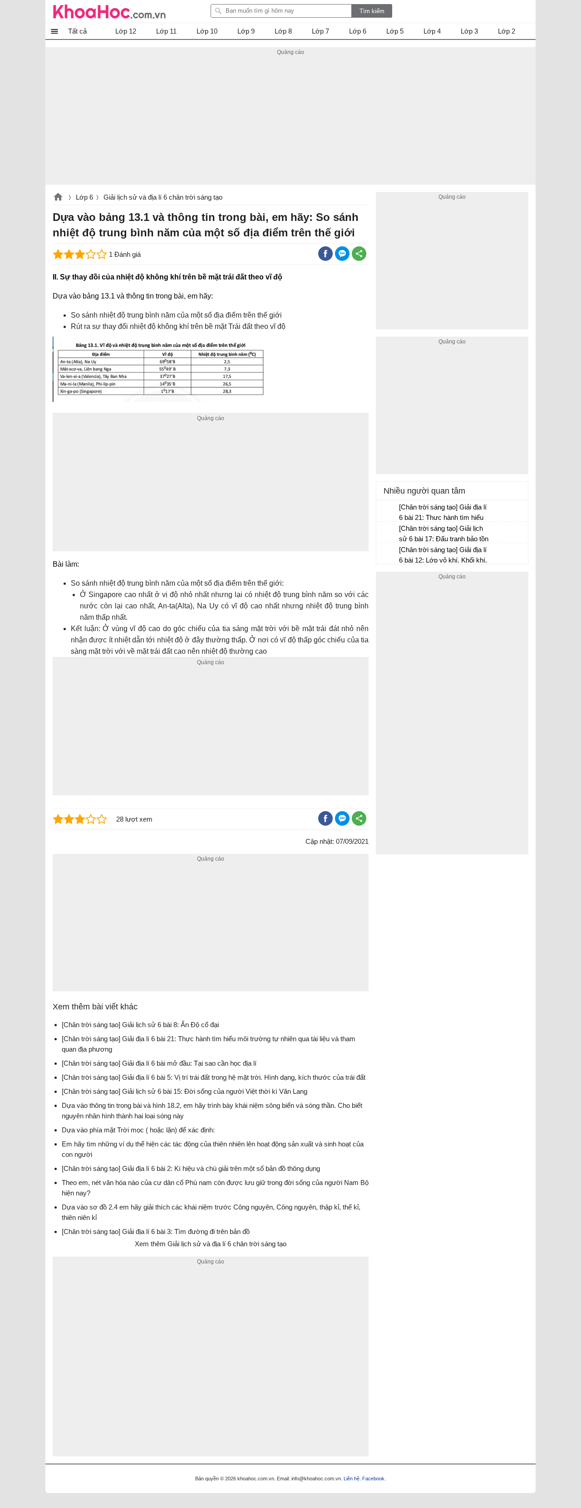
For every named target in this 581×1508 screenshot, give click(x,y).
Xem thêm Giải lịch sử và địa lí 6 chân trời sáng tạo (210, 1244)
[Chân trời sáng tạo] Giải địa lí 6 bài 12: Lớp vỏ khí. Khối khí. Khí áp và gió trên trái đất (443, 556)
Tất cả (77, 31)
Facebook (373, 1478)
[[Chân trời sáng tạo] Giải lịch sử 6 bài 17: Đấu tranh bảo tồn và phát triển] (388, 532)
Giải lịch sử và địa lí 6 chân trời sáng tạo (162, 197)
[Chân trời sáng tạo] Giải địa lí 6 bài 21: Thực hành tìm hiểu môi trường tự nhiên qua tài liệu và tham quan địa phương (443, 513)
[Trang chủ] (109, 11)
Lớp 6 (84, 197)
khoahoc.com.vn (58, 197)
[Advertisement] (290, 121)
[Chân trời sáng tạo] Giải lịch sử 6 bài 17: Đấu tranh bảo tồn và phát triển (443, 534)
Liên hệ (351, 1478)
